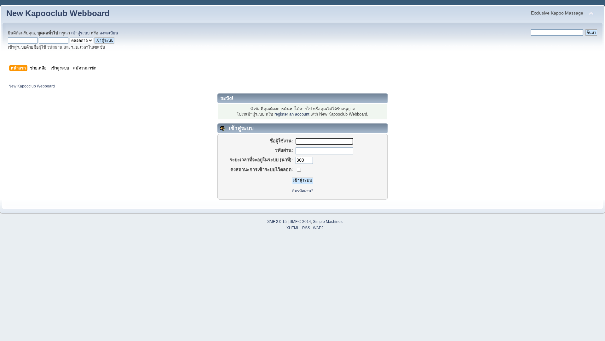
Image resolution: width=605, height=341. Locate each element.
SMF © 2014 (300, 222)
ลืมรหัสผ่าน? (302, 191)
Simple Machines (328, 222)
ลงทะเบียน (109, 33)
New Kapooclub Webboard (58, 13)
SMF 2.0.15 (277, 222)
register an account (291, 114)
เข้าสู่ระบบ (80, 33)
